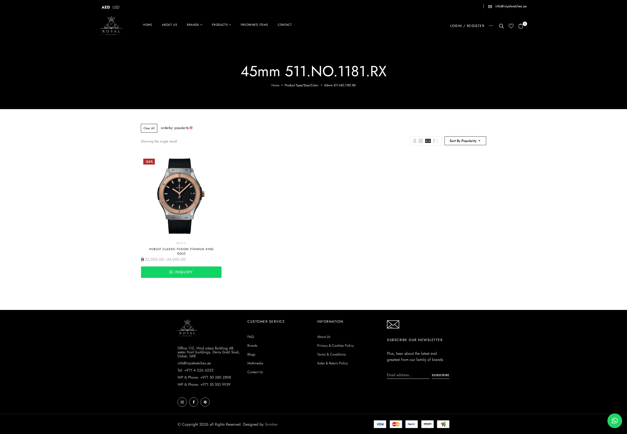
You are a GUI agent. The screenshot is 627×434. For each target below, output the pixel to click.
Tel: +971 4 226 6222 (196, 370)
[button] (522, 26)
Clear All (149, 128)
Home (275, 85)
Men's (181, 243)
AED (106, 7)
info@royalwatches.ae (510, 6)
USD (116, 7)
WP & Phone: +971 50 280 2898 (204, 377)
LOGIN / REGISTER (467, 25)
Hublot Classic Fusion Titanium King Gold (181, 251)
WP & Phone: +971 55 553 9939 (204, 384)
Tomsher (271, 424)
